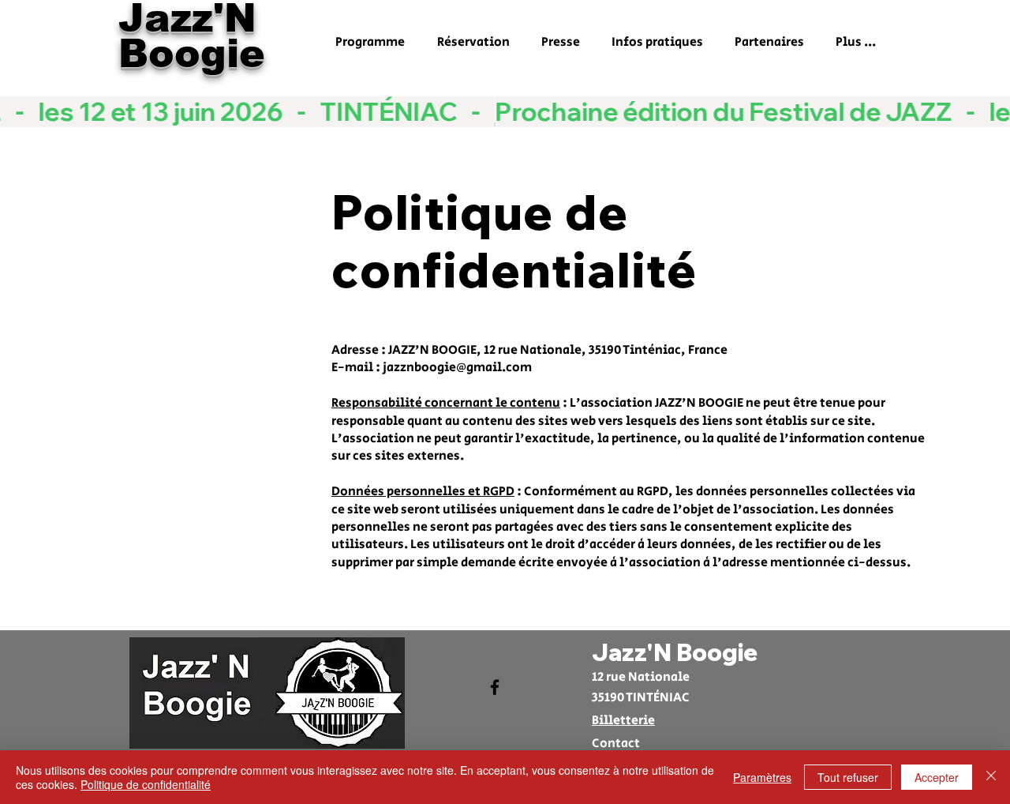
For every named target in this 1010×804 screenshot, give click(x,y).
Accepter (937, 777)
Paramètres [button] (762, 777)
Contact (616, 743)
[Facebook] (494, 687)
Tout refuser (847, 777)
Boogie (191, 53)
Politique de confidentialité (145, 784)
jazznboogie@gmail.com (457, 368)
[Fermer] (991, 777)
